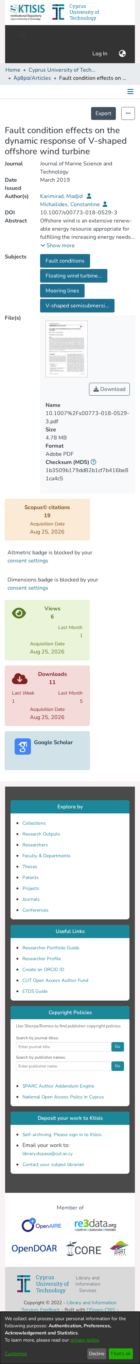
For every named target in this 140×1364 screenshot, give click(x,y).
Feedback (50, 1310)
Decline (96, 1353)
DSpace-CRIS (101, 1310)
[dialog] (70, 1338)
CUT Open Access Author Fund (55, 980)
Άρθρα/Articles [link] (32, 78)
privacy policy (84, 1340)
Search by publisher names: (41, 1057)
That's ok (120, 1353)
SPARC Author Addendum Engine (58, 1086)
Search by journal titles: (37, 1038)
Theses (29, 866)
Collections (34, 823)
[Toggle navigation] (22, 34)
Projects (30, 888)
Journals (31, 899)
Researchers (35, 845)
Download (112, 389)
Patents (30, 877)
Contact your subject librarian (53, 1164)
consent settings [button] (27, 560)
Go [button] (117, 1046)
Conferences (35, 910)
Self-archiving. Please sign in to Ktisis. (62, 1134)
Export (103, 113)
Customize (16, 1353)
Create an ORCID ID (43, 969)
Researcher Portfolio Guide (50, 948)
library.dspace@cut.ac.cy (47, 1153)
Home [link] (12, 70)
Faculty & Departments (46, 855)
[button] (27, 12)
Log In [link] (100, 53)
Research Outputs (41, 834)
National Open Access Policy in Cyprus (63, 1097)
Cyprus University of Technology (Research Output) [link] (63, 70)
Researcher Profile (41, 958)
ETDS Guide (35, 991)
